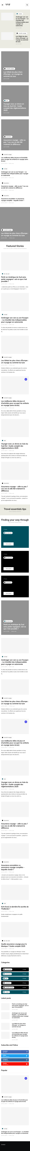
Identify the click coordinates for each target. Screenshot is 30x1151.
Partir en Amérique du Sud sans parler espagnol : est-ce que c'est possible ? (14, 279)
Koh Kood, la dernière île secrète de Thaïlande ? (15, 908)
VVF (8, 4)
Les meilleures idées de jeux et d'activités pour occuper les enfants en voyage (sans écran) (14, 159)
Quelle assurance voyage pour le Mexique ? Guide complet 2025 (14, 945)
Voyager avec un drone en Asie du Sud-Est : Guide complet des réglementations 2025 (14, 107)
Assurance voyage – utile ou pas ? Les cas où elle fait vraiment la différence (14, 142)
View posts (8, 544)
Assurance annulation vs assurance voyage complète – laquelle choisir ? (12, 199)
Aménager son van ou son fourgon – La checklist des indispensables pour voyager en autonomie (22, 21)
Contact (3, 1144)
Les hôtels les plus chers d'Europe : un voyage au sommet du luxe (22, 38)
